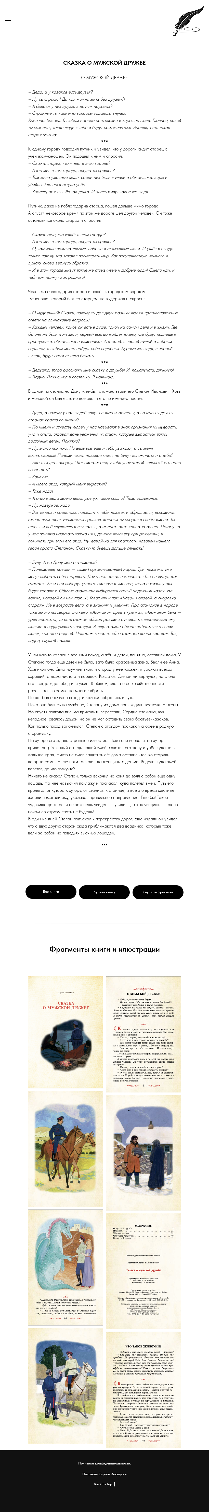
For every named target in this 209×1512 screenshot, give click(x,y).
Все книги (51, 891)
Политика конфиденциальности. (104, 1463)
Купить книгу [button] (104, 892)
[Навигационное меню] (8, 20)
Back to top (103, 1484)
